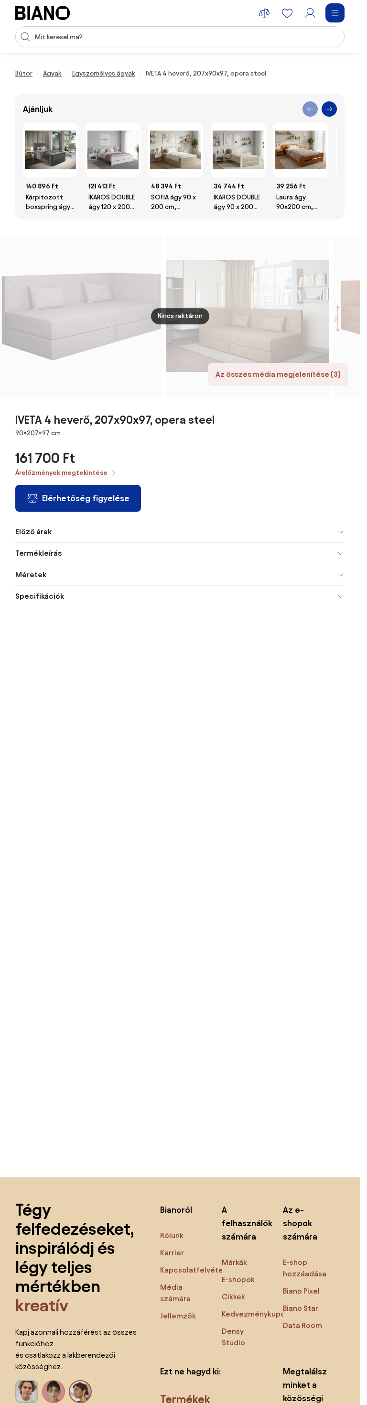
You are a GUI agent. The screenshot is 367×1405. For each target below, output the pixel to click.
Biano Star (300, 1308)
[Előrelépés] (329, 109)
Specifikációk (39, 596)
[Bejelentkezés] (310, 12)
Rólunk (172, 1235)
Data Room (302, 1325)
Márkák (234, 1262)
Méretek (30, 575)
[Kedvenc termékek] (287, 12)
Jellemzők (178, 1316)
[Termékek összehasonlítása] (264, 12)
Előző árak (33, 531)
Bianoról (176, 1209)
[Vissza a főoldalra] (42, 12)
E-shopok (238, 1279)
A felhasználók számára (243, 1223)
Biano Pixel (301, 1291)
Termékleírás (38, 553)
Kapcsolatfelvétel (192, 1270)
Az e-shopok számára (300, 1223)
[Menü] (335, 12)
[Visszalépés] (310, 109)
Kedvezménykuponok (260, 1314)
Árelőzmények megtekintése (61, 472)
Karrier (172, 1253)
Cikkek (233, 1297)
